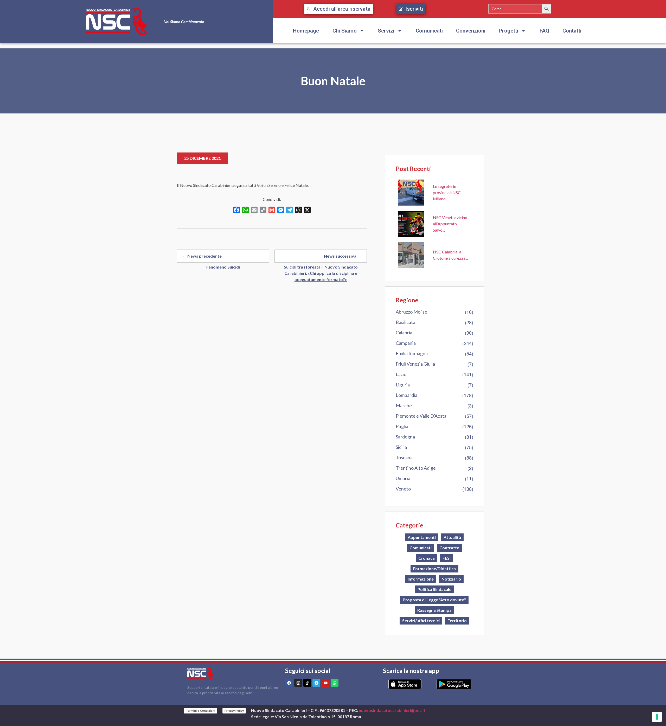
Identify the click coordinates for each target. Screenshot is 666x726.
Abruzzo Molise (411, 312)
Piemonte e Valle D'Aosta (421, 416)
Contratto (449, 547)
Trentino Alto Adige (416, 468)
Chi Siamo (344, 31)
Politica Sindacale (434, 589)
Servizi (386, 31)
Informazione (421, 578)
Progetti (508, 31)
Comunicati (429, 31)
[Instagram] (298, 683)
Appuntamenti (422, 537)
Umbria (403, 478)
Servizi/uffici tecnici (421, 620)
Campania (406, 343)
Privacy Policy (234, 710)
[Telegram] (316, 683)
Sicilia (401, 447)
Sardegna (405, 437)
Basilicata (405, 322)
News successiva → (342, 255)
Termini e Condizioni (200, 710)
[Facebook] (289, 683)
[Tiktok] (307, 683)
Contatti (571, 31)
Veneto (403, 489)
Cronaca (426, 558)
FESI (447, 558)
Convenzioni (470, 31)
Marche (404, 405)
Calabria (404, 332)
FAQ (544, 31)
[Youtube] (325, 683)
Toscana (404, 457)
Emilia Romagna (412, 353)
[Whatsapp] (334, 683)
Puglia (402, 426)
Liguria (403, 384)
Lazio (401, 374)
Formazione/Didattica (434, 568)
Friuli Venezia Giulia (415, 364)
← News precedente (202, 255)
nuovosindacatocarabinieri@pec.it (392, 710)
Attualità (452, 537)
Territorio (457, 620)
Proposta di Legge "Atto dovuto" (434, 599)
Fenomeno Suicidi (223, 266)
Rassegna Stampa (434, 610)
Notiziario (451, 578)
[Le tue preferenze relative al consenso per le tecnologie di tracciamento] (657, 717)
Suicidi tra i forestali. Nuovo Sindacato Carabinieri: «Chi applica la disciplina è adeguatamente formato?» (321, 273)
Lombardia (406, 395)
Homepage (306, 31)
